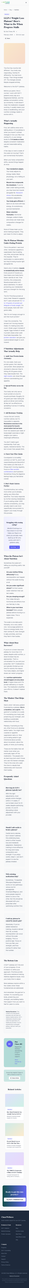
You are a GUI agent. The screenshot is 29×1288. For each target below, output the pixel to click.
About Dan (4, 1253)
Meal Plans (18, 1234)
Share (8, 38)
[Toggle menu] (26, 2)
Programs (3, 1247)
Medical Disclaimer (14, 1276)
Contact (3, 1256)
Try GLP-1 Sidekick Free (14, 1199)
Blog (11, 9)
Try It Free (13, 547)
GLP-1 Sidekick (5, 1228)
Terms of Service (5, 1265)
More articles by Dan (18, 1061)
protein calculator (10, 337)
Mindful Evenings (5, 1231)
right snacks (8, 376)
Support (3, 1259)
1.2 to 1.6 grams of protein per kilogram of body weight (14, 303)
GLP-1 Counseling (6, 1250)
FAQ (17, 1239)
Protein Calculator (6, 1234)
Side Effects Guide (21, 1237)
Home (5, 9)
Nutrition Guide (20, 1231)
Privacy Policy (5, 1262)
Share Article (15, 1078)
